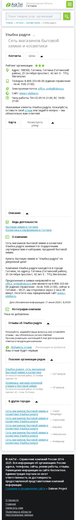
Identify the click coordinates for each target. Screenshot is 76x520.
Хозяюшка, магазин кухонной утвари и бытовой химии (24, 384)
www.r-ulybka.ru (28, 93)
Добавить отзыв (21, 347)
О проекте (12, 500)
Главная (9, 22)
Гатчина (19, 22)
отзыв (28, 110)
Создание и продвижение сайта (25, 488)
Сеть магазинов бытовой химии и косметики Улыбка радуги (27, 412)
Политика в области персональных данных (19, 513)
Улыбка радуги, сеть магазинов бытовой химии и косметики (25, 370)
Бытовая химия (33, 22)
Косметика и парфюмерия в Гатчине (29, 230)
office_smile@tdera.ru (51, 88)
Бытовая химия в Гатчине (22, 227)
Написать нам (14, 508)
